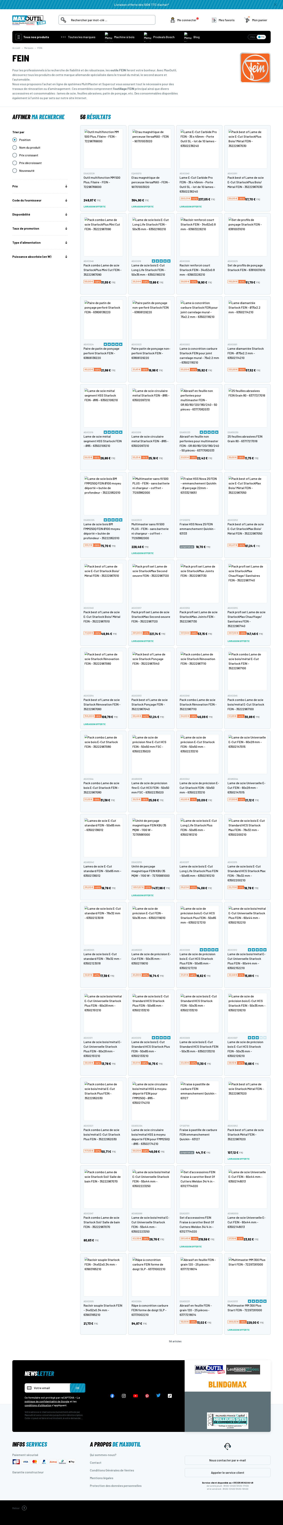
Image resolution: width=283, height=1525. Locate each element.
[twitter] (158, 1396)
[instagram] (123, 1396)
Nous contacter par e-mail (227, 1460)
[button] (185, 20)
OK (78, 1388)
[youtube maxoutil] (135, 1396)
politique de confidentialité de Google (47, 1401)
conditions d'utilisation (38, 1405)
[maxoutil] (210, 1369)
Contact (95, 1462)
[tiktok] (169, 1396)
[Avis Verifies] (227, 1403)
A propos (115, 1444)
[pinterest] (147, 1396)
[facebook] (112, 1396)
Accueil (16, 47)
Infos (29, 1444)
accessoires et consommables (33, 93)
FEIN (39, 47)
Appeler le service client (227, 1472)
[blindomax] (227, 1384)
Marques (28, 47)
